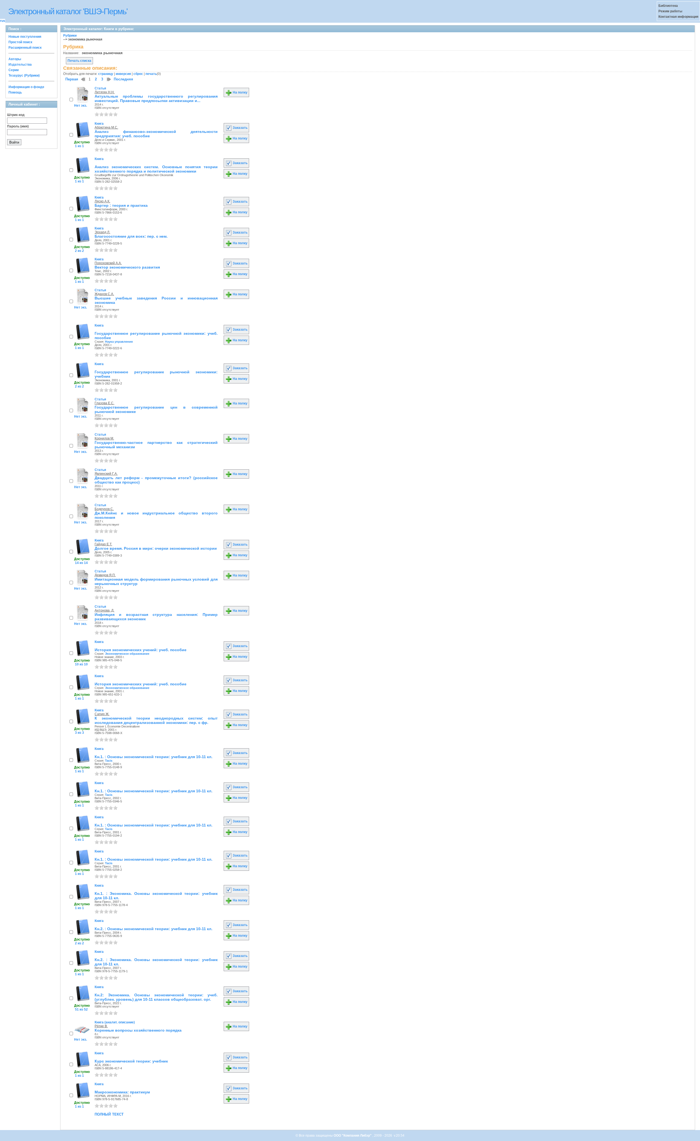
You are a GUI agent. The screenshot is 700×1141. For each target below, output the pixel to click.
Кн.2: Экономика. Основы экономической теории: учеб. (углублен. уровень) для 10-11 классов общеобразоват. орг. (156, 997)
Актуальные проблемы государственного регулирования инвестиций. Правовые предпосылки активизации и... (156, 98)
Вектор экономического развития (127, 267)
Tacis (108, 760)
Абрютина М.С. (106, 127)
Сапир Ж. (102, 714)
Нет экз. (80, 105)
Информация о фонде (26, 87)
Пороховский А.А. (108, 263)
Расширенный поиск (25, 48)
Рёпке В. (101, 1026)
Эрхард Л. (102, 232)
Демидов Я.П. (105, 575)
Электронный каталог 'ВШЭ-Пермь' (67, 11)
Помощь (15, 92)
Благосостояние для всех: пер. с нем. (131, 236)
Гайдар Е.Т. (103, 544)
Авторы (14, 59)
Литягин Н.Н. (105, 92)
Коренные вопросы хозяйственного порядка (138, 1030)
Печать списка (79, 61)
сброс (138, 74)
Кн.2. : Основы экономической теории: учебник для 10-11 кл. (153, 929)
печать (151, 74)
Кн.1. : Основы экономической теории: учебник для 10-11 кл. (153, 757)
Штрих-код (16, 115)
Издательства (20, 64)
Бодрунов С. (104, 509)
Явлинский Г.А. (106, 474)
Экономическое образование (127, 653)
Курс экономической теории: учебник (131, 1061)
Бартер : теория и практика (121, 205)
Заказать (239, 128)
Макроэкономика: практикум (122, 1092)
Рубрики (70, 35)
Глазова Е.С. (104, 403)
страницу (105, 74)
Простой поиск (20, 42)
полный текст (109, 1114)
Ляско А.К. (102, 201)
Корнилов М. (104, 438)
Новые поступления (24, 37)
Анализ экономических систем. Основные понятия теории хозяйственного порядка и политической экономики (156, 169)
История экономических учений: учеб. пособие (140, 650)
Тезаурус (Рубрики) (24, 75)
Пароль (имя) (18, 126)
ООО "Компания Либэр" (353, 1135)
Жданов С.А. (104, 294)
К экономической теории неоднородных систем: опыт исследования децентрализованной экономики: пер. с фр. (156, 720)
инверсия (123, 74)
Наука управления (119, 341)
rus (2, 21)
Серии (13, 70)
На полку (239, 92)
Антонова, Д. (104, 610)
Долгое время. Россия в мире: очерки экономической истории (156, 548)
